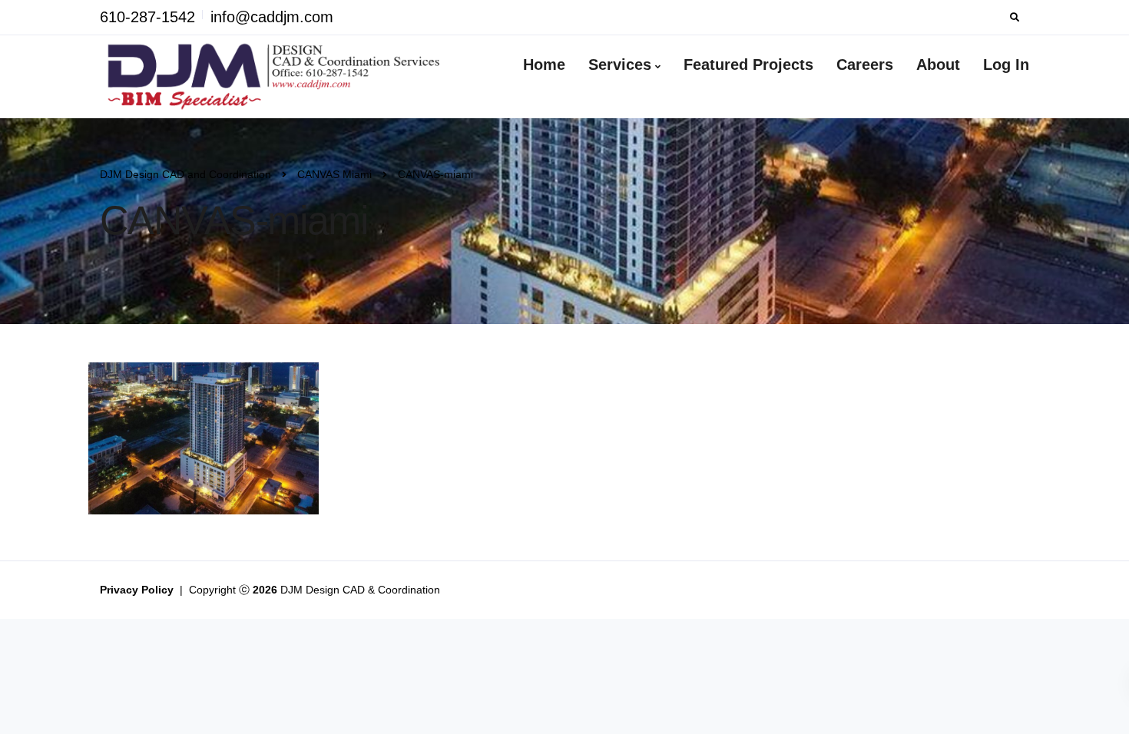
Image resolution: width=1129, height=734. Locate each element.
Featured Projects (748, 64)
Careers (864, 64)
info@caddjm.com (271, 16)
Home (544, 64)
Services (619, 64)
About (938, 64)
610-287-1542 (147, 16)
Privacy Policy (138, 590)
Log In (1006, 64)
